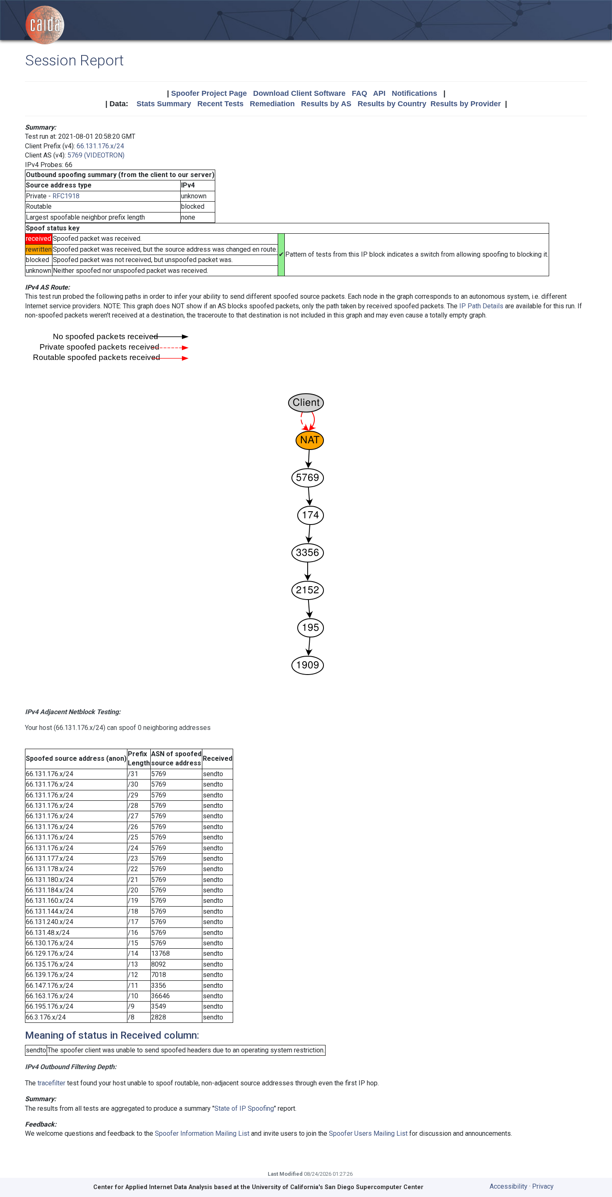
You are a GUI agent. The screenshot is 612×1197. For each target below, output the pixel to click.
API (379, 93)
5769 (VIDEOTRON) (95, 155)
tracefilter (51, 1083)
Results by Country (392, 104)
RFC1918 (66, 196)
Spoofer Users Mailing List (368, 1133)
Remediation (272, 104)
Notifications (414, 93)
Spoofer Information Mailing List (202, 1133)
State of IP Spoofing (244, 1108)
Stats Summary (164, 104)
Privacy (543, 1186)
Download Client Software (299, 93)
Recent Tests (220, 104)
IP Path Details (481, 306)
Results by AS (326, 104)
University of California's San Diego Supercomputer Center (337, 1187)
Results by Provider (465, 104)
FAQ (359, 93)
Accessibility (508, 1186)
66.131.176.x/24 (100, 146)
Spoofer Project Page (209, 93)
